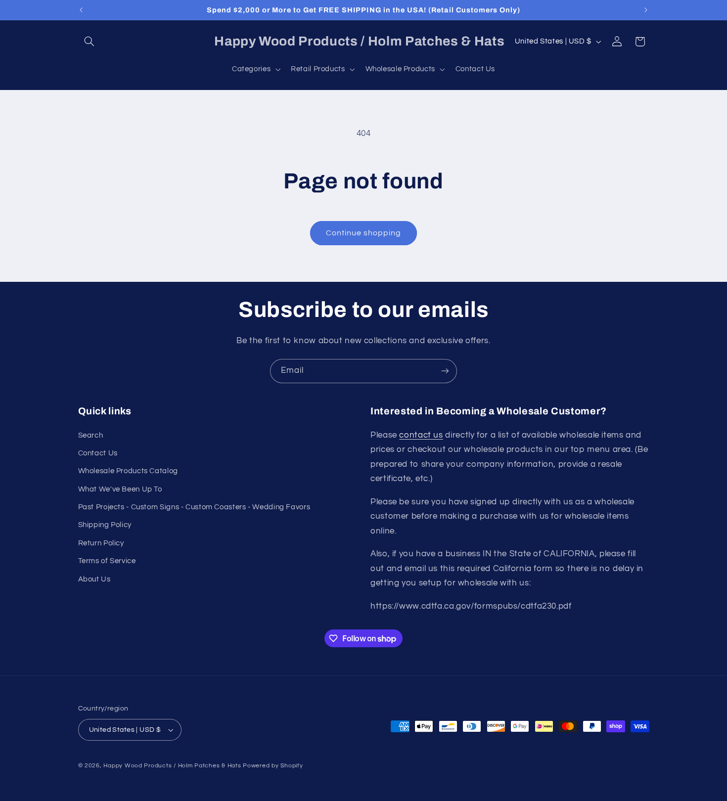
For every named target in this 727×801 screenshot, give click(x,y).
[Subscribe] (445, 371)
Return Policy (101, 543)
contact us (421, 435)
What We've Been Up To (120, 489)
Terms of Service (107, 561)
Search (90, 435)
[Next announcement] (646, 10)
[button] (89, 41)
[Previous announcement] (81, 10)
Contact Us (98, 453)
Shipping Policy (105, 525)
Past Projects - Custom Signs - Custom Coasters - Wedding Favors (194, 507)
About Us (94, 579)
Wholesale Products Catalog (128, 471)
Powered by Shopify (273, 765)
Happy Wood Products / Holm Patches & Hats (172, 765)
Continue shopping (364, 233)
